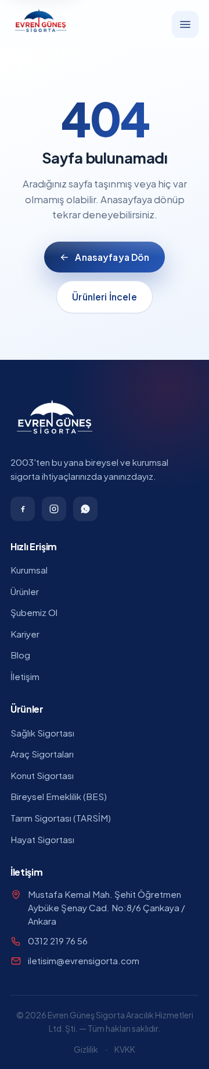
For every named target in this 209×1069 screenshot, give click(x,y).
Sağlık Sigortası (42, 732)
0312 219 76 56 (58, 940)
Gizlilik (86, 1049)
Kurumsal (29, 569)
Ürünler (24, 591)
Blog (20, 654)
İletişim (24, 676)
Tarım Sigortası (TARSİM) (60, 817)
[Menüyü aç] (185, 24)
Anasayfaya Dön (112, 257)
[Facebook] (22, 509)
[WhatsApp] (85, 509)
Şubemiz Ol (33, 612)
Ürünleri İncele (104, 296)
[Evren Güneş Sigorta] (40, 24)
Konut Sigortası (42, 775)
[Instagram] (54, 509)
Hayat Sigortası (42, 839)
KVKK (124, 1049)
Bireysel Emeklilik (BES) (58, 796)
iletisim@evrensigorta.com (83, 960)
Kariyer (24, 633)
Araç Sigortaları (42, 753)
